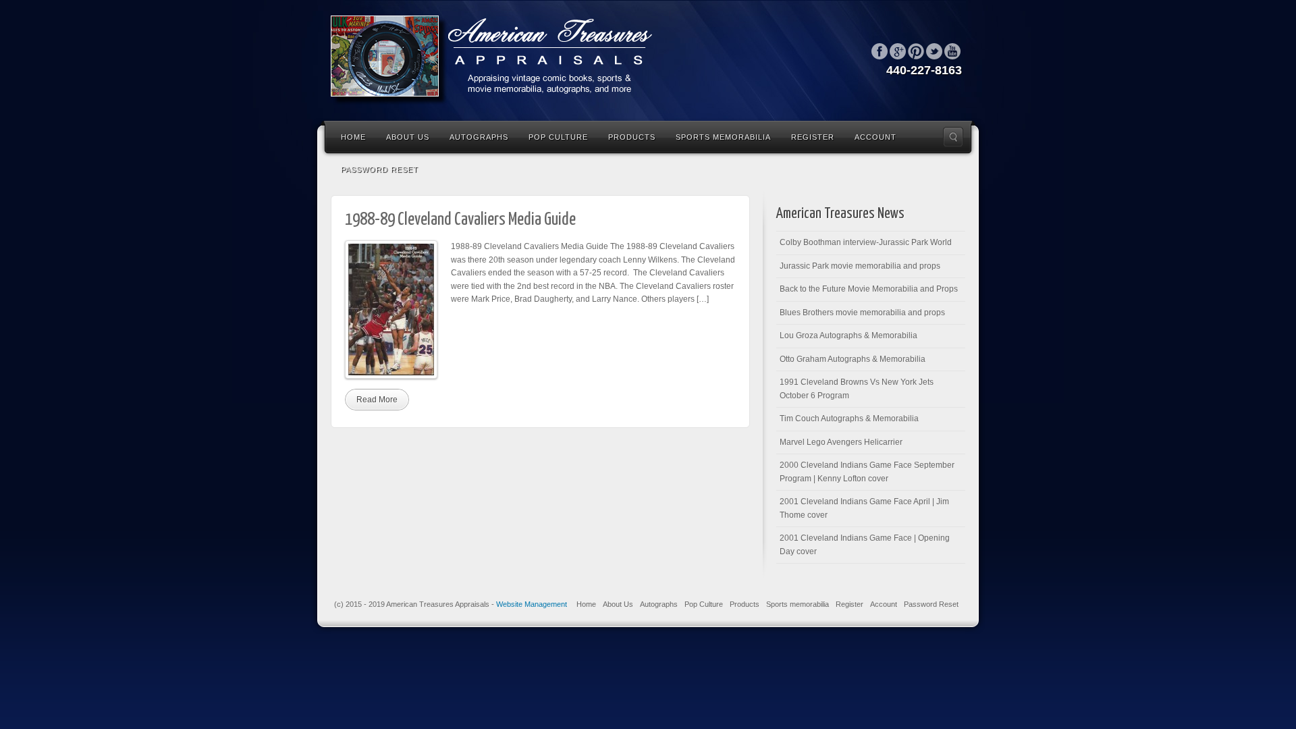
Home (353, 137)
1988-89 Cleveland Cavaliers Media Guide (460, 219)
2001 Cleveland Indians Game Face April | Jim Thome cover (864, 508)
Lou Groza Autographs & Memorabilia (848, 335)
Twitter (934, 51)
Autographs (479, 137)
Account (875, 137)
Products (631, 137)
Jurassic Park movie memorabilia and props (860, 266)
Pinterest (916, 51)
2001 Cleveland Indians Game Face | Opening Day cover (865, 544)
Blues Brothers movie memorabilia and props (862, 312)
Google (898, 51)
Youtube (952, 51)
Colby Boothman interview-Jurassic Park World (866, 242)
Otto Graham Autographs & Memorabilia (852, 359)
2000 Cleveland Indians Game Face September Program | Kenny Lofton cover (867, 471)
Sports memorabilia (723, 137)
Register (812, 137)
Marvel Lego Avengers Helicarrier (841, 442)
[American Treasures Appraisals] (499, 59)
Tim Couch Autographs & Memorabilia (849, 418)
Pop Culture (558, 137)
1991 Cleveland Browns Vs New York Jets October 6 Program (857, 388)
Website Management (531, 604)
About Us (407, 137)
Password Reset (379, 169)
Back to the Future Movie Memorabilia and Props (869, 289)
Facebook (879, 51)
